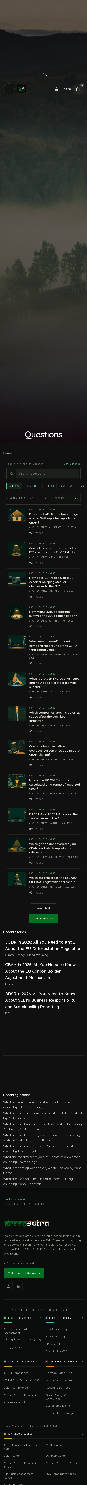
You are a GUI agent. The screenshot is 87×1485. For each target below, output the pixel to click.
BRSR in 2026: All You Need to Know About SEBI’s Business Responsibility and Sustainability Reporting (40, 1000)
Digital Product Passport (20, 1395)
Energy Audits (13, 1347)
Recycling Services (58, 1387)
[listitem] (8, 1286)
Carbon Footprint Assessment (15, 1330)
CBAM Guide (54, 1445)
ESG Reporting (55, 1336)
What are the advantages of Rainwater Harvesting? (41, 1146)
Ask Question (43, 918)
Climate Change (15, 955)
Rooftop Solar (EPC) (59, 1372)
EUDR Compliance (16, 1387)
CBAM (32, 486)
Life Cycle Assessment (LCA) (22, 1339)
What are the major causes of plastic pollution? (37, 1113)
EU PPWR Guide (56, 1455)
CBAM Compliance (16, 1372)
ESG (49, 486)
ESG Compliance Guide (61, 1473)
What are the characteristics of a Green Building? (38, 1179)
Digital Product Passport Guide (20, 1465)
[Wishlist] (56, 89)
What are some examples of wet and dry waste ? (39, 1102)
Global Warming (37, 955)
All (14, 486)
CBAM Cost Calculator (22, 1380)
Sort (48, 497)
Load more (43, 907)
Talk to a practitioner (24, 1273)
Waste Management (59, 1380)
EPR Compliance (56, 1344)
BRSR (8, 1013)
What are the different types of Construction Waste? (41, 1157)
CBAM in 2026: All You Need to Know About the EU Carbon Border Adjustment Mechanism (40, 971)
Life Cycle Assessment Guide (18, 1475)
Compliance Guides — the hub (21, 1446)
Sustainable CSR (56, 1351)
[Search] (45, 74)
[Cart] (78, 89)
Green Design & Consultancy (56, 1396)
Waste (66, 486)
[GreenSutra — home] (27, 1223)
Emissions (11, 984)
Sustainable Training (59, 1413)
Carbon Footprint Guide (61, 1463)
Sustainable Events (58, 1405)
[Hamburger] (9, 89)
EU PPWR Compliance (18, 1402)
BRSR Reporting (56, 1329)
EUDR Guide (12, 1455)
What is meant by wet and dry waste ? (31, 1168)
